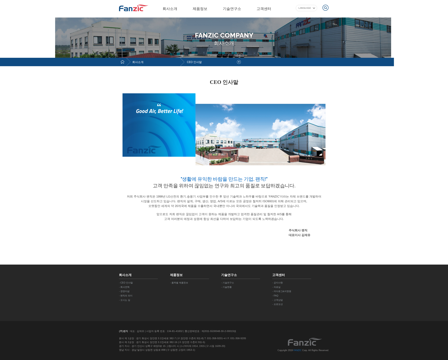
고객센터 (264, 8)
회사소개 (138, 62)
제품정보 (200, 8)
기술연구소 (232, 8)
